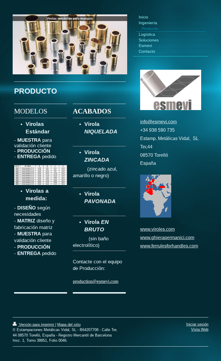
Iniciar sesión (197, 324)
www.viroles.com (157, 229)
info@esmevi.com (158, 121)
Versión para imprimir (36, 324)
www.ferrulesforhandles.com (169, 245)
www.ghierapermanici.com (167, 237)
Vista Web (199, 329)
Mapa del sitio (69, 324)
